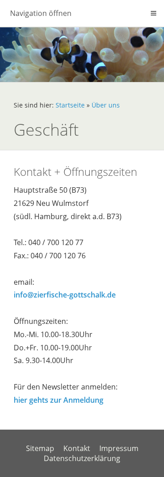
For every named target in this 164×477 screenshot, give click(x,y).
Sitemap (40, 448)
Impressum (118, 448)
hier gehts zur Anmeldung (58, 400)
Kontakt (76, 448)
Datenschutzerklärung (82, 458)
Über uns (106, 105)
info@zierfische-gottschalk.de (65, 295)
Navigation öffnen (41, 13)
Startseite (70, 105)
